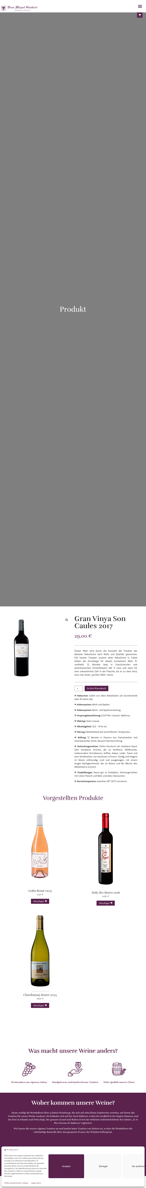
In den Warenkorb (96, 688)
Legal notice (36, 1183)
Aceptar (66, 1166)
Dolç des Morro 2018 (106, 892)
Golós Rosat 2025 (40, 890)
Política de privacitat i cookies (16, 1183)
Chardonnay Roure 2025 (40, 995)
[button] (140, 6)
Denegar (103, 1166)
